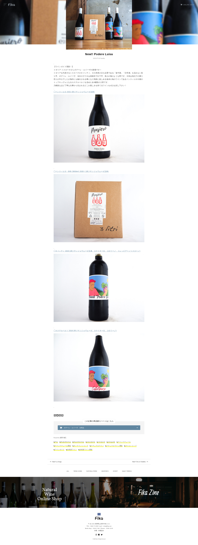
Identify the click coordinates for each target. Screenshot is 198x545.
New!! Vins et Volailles (139, 462)
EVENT (115, 471)
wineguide (111, 442)
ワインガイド (59, 449)
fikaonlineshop (79, 442)
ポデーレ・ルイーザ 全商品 (74, 428)
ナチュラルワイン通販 (114, 446)
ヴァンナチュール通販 (63, 446)
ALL (68, 471)
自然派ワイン (72, 449)
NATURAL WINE (91, 471)
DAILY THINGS (127, 471)
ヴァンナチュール (124, 442)
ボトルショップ (131, 446)
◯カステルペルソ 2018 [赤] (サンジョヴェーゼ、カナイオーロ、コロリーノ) (85, 331)
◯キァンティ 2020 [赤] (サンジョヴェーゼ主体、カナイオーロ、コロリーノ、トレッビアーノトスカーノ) (97, 251)
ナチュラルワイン (97, 446)
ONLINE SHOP (188, 5)
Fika (56, 442)
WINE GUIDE (78, 471)
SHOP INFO (105, 471)
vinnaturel (101, 442)
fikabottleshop (66, 442)
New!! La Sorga (56, 462)
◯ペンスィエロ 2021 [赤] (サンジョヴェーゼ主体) (74, 92)
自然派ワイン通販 (86, 449)
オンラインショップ (81, 446)
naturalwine (91, 442)
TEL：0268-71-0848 (92, 526)
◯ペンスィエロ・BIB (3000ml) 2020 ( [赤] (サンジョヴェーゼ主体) (81, 171)
